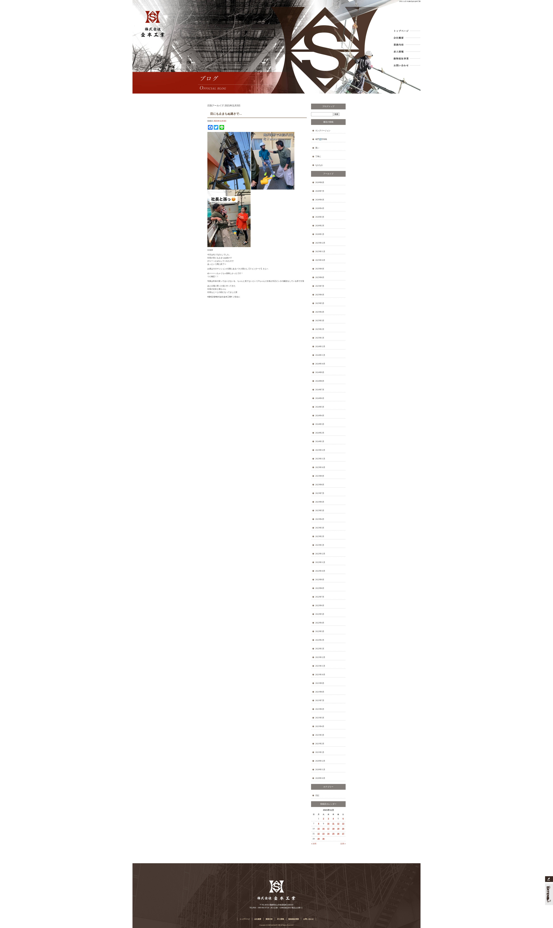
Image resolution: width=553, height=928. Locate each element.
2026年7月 (319, 191)
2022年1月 (319, 649)
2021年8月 (319, 692)
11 (333, 824)
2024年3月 (319, 424)
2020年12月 (320, 761)
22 (319, 834)
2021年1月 (319, 752)
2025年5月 (319, 303)
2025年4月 (319, 312)
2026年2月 (319, 225)
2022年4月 (319, 623)
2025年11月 (320, 251)
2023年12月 (320, 450)
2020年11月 (320, 769)
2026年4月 (319, 208)
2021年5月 (319, 718)
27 (343, 834)
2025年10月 (320, 260)
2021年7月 (319, 700)
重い (317, 148)
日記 (317, 795)
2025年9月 (319, 269)
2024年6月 (319, 398)
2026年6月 (319, 200)
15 (319, 829)
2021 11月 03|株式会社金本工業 (410, 1)
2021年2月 (319, 744)
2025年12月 (320, 243)
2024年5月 (319, 407)
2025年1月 (319, 338)
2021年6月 (319, 709)
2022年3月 (319, 631)
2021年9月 (319, 683)
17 (328, 829)
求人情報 (406, 51)
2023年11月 (320, 459)
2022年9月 (319, 579)
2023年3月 (319, 528)
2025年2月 (319, 329)
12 (338, 824)
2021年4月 (319, 726)
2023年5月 (319, 510)
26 (338, 834)
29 (319, 839)
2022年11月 (320, 562)
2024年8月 (319, 381)
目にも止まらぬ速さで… (226, 113)
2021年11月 (320, 666)
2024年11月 (320, 355)
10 (328, 824)
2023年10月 (320, 467)
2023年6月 (319, 502)
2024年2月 (319, 433)
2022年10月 (320, 571)
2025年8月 (319, 277)
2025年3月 (319, 320)
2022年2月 (319, 640)
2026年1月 (319, 234)
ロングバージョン (322, 131)
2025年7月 (319, 286)
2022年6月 (319, 605)
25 (333, 834)
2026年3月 (319, 217)
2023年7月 (319, 493)
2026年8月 (319, 182)
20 (343, 829)
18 (333, 829)
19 (338, 829)
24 (328, 834)
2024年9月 (319, 372)
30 (323, 839)
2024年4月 (319, 415)
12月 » (343, 844)
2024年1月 (319, 441)
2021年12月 (320, 657)
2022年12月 (320, 554)
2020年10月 (320, 778)
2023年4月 (319, 519)
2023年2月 (319, 536)
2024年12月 (320, 346)
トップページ (406, 30)
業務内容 (406, 44)
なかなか (319, 165)
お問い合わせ (406, 65)
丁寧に (318, 156)
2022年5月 (319, 614)
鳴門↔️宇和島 (321, 139)
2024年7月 (319, 390)
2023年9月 (319, 476)
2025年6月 (319, 295)
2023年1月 (319, 545)
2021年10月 (320, 674)
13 (343, 824)
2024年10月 (320, 364)
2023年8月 (319, 484)
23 (323, 834)
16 (323, 829)
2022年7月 (319, 597)
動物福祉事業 (406, 58)
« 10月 (313, 844)
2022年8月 (319, 588)
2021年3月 (319, 735)
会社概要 (406, 37)
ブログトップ (328, 106)
